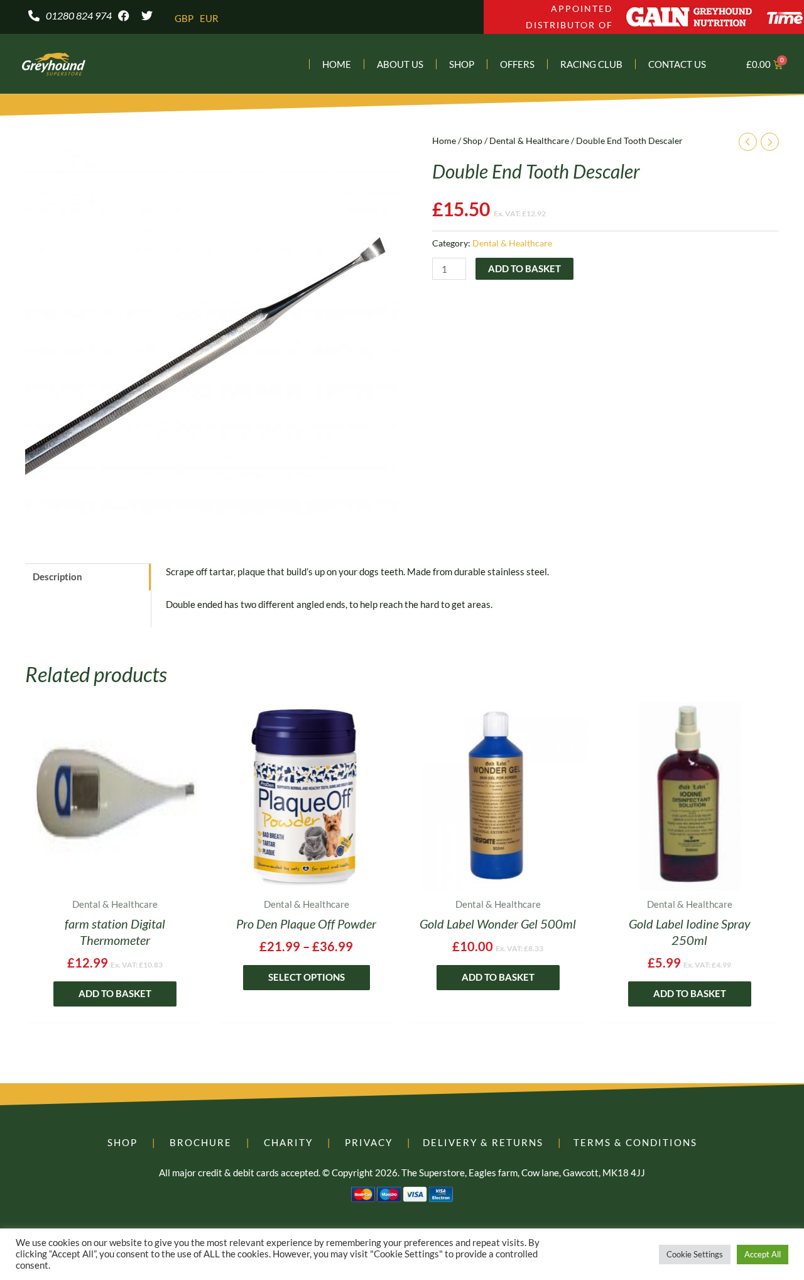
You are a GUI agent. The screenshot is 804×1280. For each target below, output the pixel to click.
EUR (209, 18)
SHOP (122, 1142)
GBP (184, 18)
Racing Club (591, 64)
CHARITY (288, 1142)
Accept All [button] (762, 1254)
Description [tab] (57, 576)
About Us (400, 64)
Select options (306, 977)
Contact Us (677, 64)
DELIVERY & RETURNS (483, 1142)
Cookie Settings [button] (694, 1254)
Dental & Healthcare (529, 140)
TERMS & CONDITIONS (635, 1142)
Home (336, 64)
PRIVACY (369, 1142)
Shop (461, 64)
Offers (517, 64)
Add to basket (524, 268)
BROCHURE (201, 1142)
